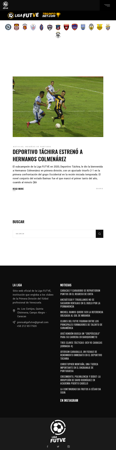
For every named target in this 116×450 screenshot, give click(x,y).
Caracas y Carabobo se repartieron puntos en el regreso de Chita (80, 292)
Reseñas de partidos (38, 147)
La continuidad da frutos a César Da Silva (80, 390)
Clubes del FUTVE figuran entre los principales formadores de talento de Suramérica (81, 324)
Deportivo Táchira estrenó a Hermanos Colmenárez (48, 155)
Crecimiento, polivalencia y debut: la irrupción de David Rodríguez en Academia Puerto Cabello (80, 380)
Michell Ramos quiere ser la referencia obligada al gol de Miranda (81, 313)
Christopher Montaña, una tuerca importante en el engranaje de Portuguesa (79, 367)
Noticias (18, 147)
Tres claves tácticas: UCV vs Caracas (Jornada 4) (81, 344)
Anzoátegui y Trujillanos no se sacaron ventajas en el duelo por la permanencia (80, 303)
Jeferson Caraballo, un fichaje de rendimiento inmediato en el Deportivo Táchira (81, 355)
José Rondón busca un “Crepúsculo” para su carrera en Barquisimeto (80, 335)
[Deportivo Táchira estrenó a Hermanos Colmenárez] (58, 106)
